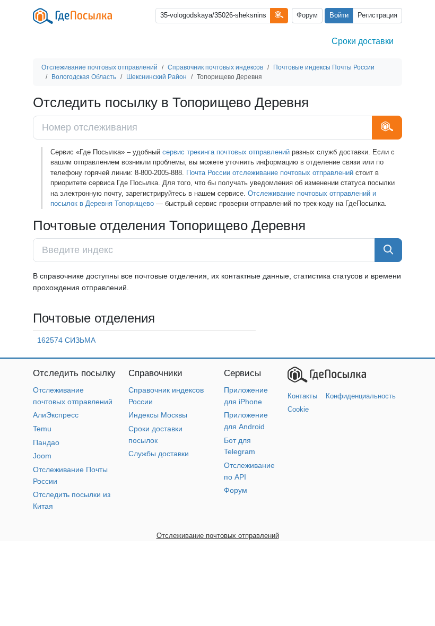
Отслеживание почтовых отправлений (217, 536)
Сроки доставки (363, 41)
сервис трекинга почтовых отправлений (226, 152)
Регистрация (377, 15)
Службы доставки (158, 453)
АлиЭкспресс (56, 415)
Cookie (298, 409)
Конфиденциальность (361, 396)
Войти (339, 15)
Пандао (46, 442)
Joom (42, 455)
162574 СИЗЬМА (66, 340)
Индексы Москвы (157, 415)
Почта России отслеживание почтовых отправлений (269, 173)
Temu (42, 428)
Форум (307, 15)
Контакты (302, 396)
